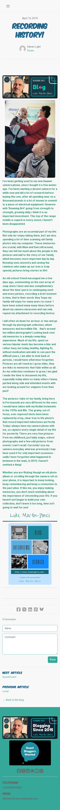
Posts (30, 50)
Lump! (6, 691)
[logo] (34, 6)
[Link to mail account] (32, 771)
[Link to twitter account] (23, 771)
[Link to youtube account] (37, 771)
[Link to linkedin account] (28, 771)
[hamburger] (8, 6)
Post (53, 659)
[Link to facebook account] (19, 771)
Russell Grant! (9, 677)
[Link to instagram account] (41, 771)
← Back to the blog (13, 699)
